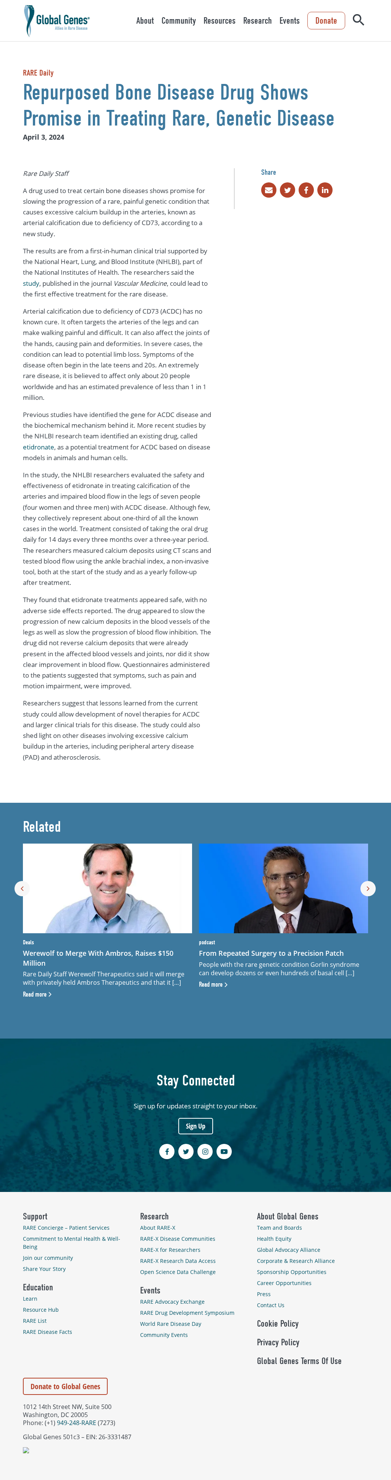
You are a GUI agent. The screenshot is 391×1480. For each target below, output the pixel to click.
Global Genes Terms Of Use (299, 1361)
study (31, 283)
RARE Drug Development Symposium (187, 1312)
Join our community (48, 1257)
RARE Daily (38, 73)
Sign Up (195, 1126)
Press (264, 1294)
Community (179, 20)
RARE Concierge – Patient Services (66, 1227)
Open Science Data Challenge (178, 1271)
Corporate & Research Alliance (296, 1260)
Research (257, 20)
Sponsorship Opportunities (291, 1271)
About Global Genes (287, 1216)
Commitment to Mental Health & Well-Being (71, 1242)
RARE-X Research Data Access (178, 1260)
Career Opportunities (284, 1283)
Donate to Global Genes (65, 1386)
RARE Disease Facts (47, 1331)
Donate (326, 20)
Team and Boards (279, 1227)
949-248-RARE (76, 1423)
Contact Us (270, 1305)
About (145, 20)
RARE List (35, 1320)
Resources (220, 20)
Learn (30, 1298)
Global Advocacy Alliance (288, 1249)
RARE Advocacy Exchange (172, 1301)
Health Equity (274, 1238)
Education (38, 1287)
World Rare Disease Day (170, 1323)
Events (290, 20)
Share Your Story (44, 1268)
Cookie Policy (278, 1323)
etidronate (38, 447)
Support (35, 1216)
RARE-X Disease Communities (177, 1238)
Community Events (164, 1334)
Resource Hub (41, 1309)
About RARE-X (157, 1227)
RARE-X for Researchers (170, 1249)
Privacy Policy (278, 1342)
